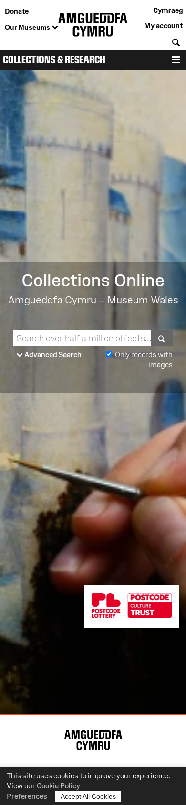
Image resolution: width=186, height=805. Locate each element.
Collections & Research (54, 59)
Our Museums (28, 27)
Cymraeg (168, 10)
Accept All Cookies (88, 796)
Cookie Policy (58, 786)
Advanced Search (52, 355)
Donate (17, 11)
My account (163, 25)
